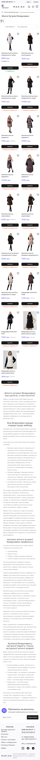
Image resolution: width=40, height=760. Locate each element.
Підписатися (32, 717)
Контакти (4, 734)
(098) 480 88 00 (7, 2)
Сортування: (10, 27)
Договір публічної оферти (8, 730)
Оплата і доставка (8, 739)
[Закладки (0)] (33, 6)
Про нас (4, 737)
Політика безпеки (8, 745)
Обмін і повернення (9, 742)
